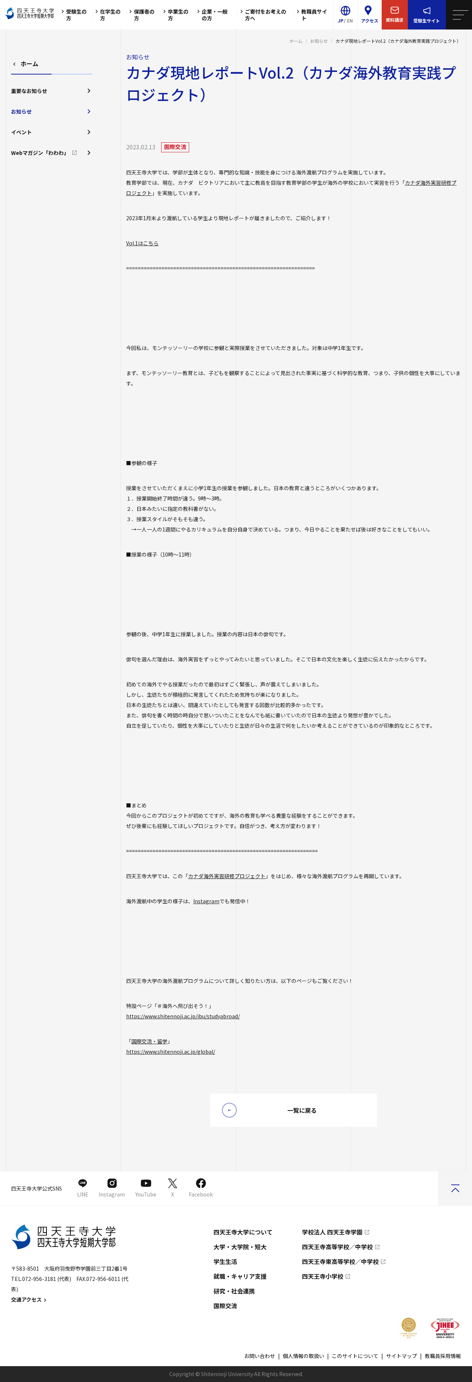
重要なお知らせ (29, 90)
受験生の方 (76, 14)
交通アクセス (26, 1299)
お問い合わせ (259, 1356)
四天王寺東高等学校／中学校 (340, 1261)
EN (350, 20)
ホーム (295, 41)
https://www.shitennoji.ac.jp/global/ (170, 1051)
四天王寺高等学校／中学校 (337, 1246)
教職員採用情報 (443, 1356)
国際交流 (225, 1305)
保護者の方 (144, 14)
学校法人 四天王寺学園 (332, 1231)
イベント (21, 132)
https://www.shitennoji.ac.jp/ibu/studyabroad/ (183, 1016)
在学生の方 (110, 14)
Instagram (206, 901)
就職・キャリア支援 (240, 1276)
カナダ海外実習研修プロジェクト (227, 876)
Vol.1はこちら (142, 243)
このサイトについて (355, 1356)
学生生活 (225, 1261)
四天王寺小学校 (322, 1276)
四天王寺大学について (243, 1231)
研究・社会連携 (234, 1290)
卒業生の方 (178, 14)
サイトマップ (401, 1356)
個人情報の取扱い (303, 1356)
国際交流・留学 (149, 1041)
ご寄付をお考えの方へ (265, 14)
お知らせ (319, 41)
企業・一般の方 (215, 14)
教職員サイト (314, 14)
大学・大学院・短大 (240, 1246)
